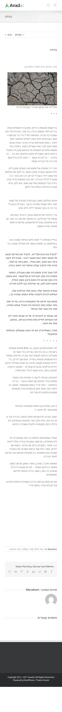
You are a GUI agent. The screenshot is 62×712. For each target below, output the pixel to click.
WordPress (29, 680)
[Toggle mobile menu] (55, 5)
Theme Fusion (42, 680)
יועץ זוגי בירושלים (18, 492)
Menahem (52, 549)
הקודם (18, 35)
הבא (9, 35)
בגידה (25, 549)
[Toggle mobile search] (48, 5)
